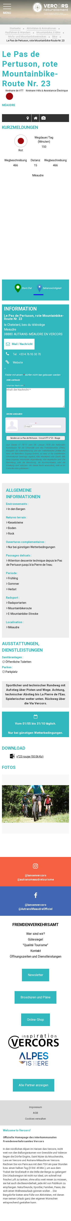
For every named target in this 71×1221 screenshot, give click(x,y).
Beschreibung (35, 118)
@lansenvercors (35, 875)
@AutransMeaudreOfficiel (35, 909)
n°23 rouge (30, 756)
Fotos (43, 118)
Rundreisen (27, 118)
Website (18, 362)
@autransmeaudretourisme (35, 879)
